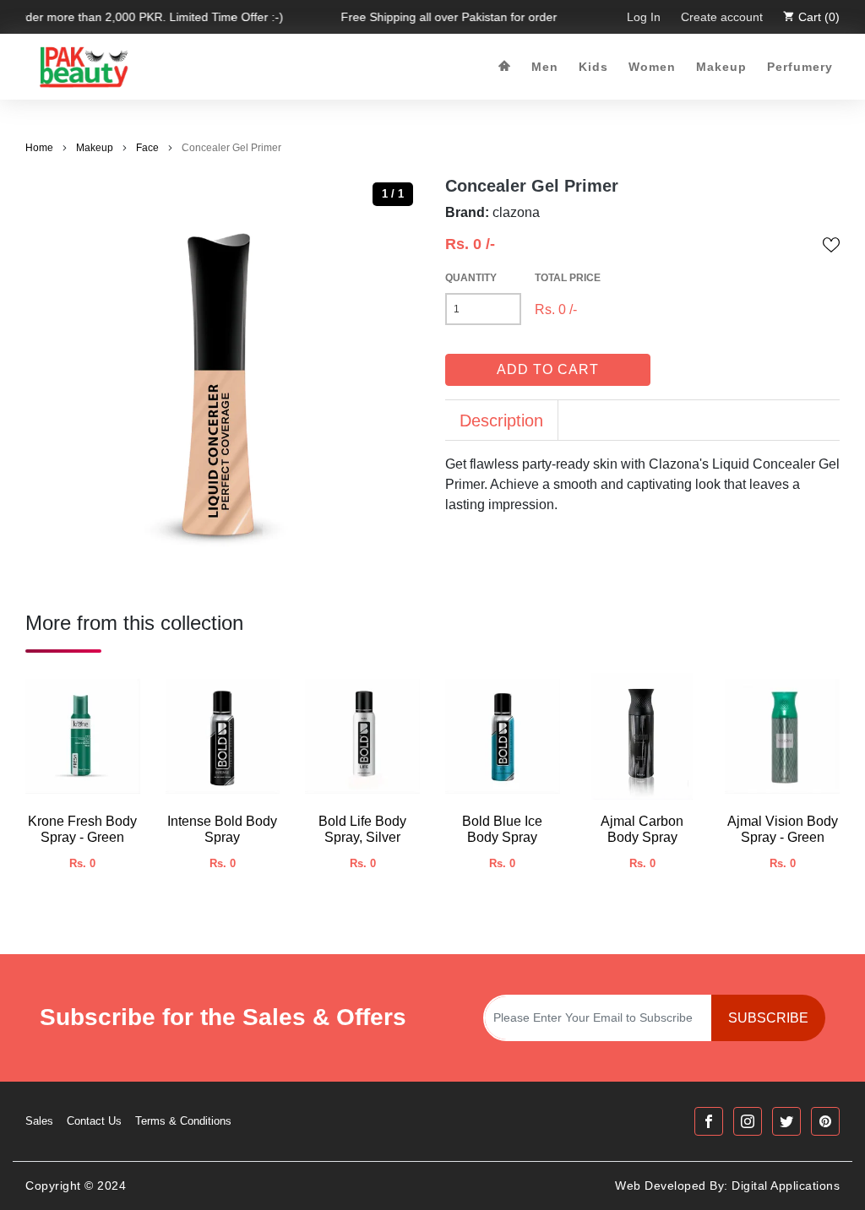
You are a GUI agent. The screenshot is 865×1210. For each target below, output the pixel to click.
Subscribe (768, 1018)
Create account (722, 17)
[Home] (505, 67)
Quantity (471, 278)
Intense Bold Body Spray (222, 829)
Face (147, 148)
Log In (644, 17)
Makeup (721, 66)
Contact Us (94, 1121)
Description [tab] (501, 420)
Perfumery (800, 66)
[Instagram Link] (747, 1121)
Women (652, 66)
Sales (39, 1121)
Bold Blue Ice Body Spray (502, 829)
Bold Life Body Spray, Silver (362, 829)
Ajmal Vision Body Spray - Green (782, 829)
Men (544, 66)
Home (39, 148)
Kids (593, 66)
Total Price (568, 278)
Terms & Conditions (183, 1121)
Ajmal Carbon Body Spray (642, 829)
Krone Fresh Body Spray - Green (82, 829)
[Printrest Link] (825, 1121)
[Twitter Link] (786, 1121)
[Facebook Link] (708, 1121)
